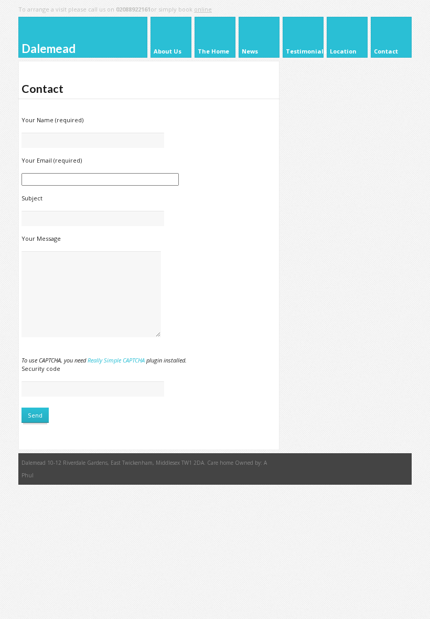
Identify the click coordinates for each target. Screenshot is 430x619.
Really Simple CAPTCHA (116, 360)
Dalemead (49, 48)
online (203, 9)
